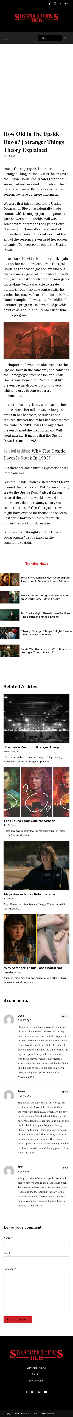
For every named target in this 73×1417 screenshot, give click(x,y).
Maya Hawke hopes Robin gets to (29, 894)
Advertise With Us (36, 1367)
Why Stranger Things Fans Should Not (33, 968)
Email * (8, 1253)
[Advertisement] (36, 82)
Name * (8, 1237)
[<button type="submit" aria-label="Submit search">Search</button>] (65, 38)
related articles (20, 686)
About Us (36, 1374)
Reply (65, 1016)
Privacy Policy (36, 1380)
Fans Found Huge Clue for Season (29, 821)
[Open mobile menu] (6, 38)
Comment (10, 1268)
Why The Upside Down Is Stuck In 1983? (35, 454)
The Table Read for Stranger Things (31, 747)
